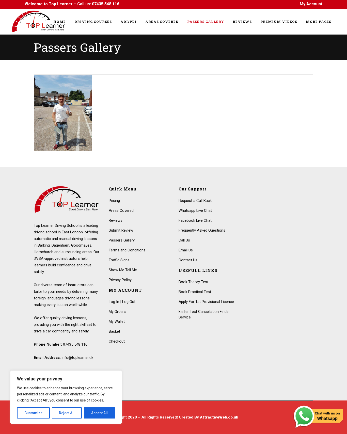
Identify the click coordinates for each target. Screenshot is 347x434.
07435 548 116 (105, 4)
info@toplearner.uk (77, 357)
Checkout (117, 341)
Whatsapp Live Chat (195, 210)
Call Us (184, 240)
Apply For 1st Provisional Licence (206, 301)
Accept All (99, 413)
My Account (311, 4)
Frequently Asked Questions (202, 230)
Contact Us (188, 260)
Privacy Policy (120, 280)
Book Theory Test (193, 282)
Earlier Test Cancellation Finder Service (204, 314)
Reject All (66, 413)
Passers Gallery (122, 240)
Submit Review (121, 230)
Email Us (186, 250)
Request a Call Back (195, 200)
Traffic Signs (119, 260)
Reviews (115, 220)
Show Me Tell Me (123, 270)
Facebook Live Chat (195, 220)
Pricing (114, 200)
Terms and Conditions (127, 250)
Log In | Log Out (122, 301)
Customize (33, 413)
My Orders (117, 311)
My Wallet (117, 321)
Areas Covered (121, 210)
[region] (66, 397)
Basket (114, 331)
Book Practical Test (195, 292)
